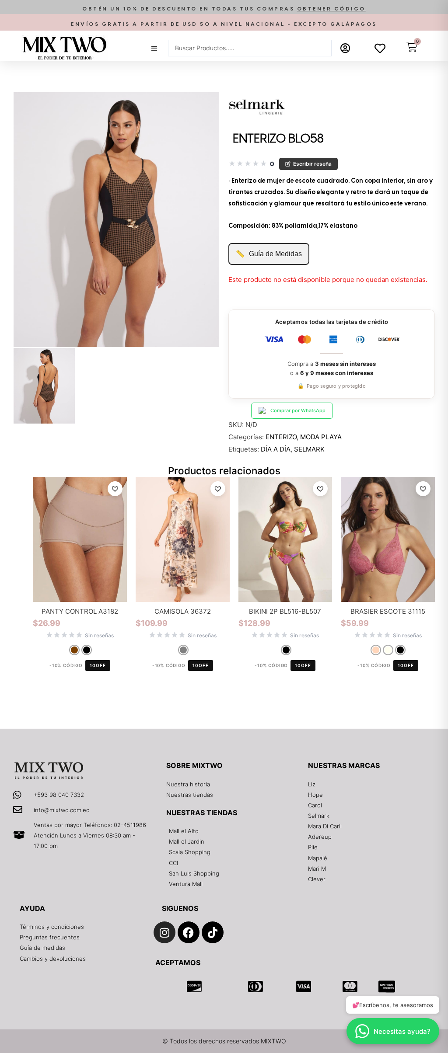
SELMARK (309, 449)
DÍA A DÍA (275, 449)
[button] (224, 9)
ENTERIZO (281, 437)
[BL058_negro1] (116, 219)
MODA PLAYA (321, 437)
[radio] (74, 650)
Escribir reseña (312, 163)
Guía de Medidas (269, 253)
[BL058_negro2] (44, 386)
